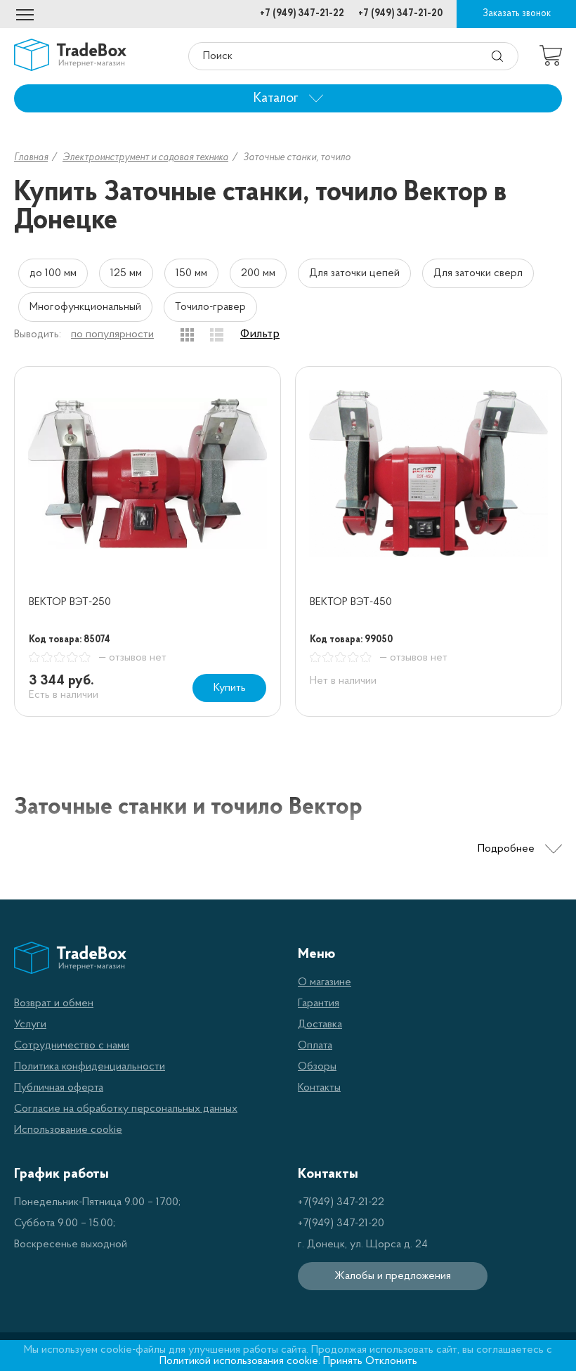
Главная (31, 157)
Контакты (319, 1087)
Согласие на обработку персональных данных (125, 1109)
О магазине (324, 982)
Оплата (315, 1045)
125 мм (126, 273)
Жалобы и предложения (392, 1276)
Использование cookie (68, 1130)
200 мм (258, 273)
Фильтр (260, 334)
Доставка (320, 1024)
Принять (342, 1361)
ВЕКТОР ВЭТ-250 (70, 602)
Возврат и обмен (53, 1003)
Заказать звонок (517, 13)
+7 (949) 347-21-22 (302, 13)
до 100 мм (53, 273)
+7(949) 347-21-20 (341, 1223)
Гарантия (318, 1003)
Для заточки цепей (354, 273)
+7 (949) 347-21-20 (400, 13)
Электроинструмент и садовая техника (145, 157)
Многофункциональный (85, 307)
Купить (230, 688)
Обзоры (317, 1066)
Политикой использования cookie (238, 1361)
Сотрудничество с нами (71, 1045)
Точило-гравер (210, 307)
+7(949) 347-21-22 (341, 1202)
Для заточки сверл (478, 273)
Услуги (30, 1024)
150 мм (191, 273)
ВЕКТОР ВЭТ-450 (351, 602)
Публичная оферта (58, 1087)
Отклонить (391, 1361)
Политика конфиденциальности (89, 1066)
